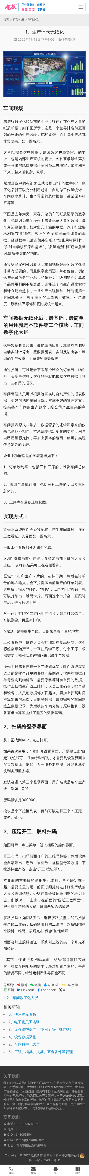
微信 (35, 985)
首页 (6, 19)
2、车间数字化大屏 (22, 997)
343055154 (24, 1134)
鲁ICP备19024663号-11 (44, 1160)
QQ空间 (72, 985)
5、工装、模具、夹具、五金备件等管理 (40, 1051)
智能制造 (69, 39)
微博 (24, 985)
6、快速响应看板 (22, 1014)
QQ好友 (53, 985)
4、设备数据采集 (22, 1037)
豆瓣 (11, 990)
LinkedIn (27, 990)
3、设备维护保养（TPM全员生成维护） (40, 1029)
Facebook (48, 990)
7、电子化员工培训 (24, 1022)
